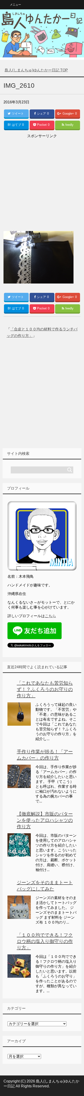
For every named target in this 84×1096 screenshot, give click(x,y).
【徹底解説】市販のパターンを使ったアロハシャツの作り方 (45, 820)
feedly (69, 124)
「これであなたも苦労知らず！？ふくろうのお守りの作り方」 (45, 689)
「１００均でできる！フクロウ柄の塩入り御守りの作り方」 (45, 941)
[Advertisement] (42, 182)
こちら (50, 616)
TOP (36, 70)
